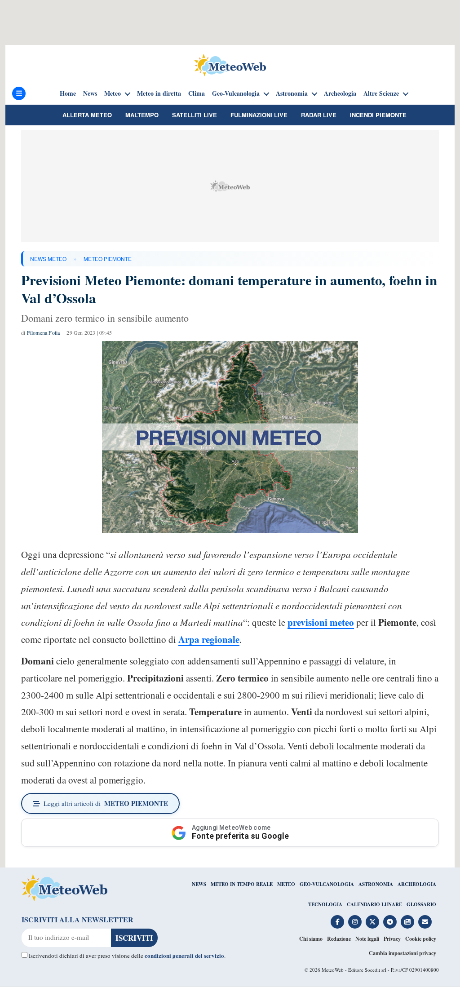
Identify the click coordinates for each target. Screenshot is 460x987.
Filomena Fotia (43, 332)
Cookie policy (420, 939)
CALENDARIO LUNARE (374, 904)
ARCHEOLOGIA (417, 884)
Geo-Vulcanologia (236, 93)
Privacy (392, 939)
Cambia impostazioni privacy (402, 953)
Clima (196, 93)
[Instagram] (355, 922)
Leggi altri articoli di (106, 803)
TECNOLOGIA (325, 904)
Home (68, 93)
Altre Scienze (381, 93)
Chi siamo (311, 939)
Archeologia (340, 93)
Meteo (112, 93)
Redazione (339, 939)
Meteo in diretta (159, 93)
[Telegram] (390, 922)
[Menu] (19, 93)
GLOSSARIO (421, 904)
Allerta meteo (87, 115)
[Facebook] (337, 922)
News (90, 93)
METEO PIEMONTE (108, 258)
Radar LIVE (318, 115)
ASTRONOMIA (375, 884)
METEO (286, 884)
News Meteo (48, 258)
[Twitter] (372, 922)
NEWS (199, 884)
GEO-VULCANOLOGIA (327, 884)
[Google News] (407, 922)
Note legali (367, 939)
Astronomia (292, 93)
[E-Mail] (425, 922)
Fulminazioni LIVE (259, 115)
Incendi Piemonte (378, 115)
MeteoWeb (333, 969)
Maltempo (142, 115)
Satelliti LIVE (194, 115)
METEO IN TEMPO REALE (242, 884)
